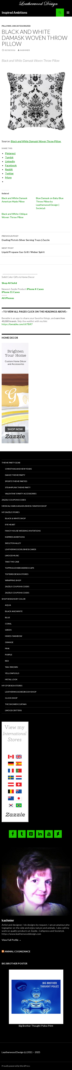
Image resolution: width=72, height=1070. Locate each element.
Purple (8, 654)
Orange (9, 642)
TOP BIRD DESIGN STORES (16, 574)
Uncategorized (21, 26)
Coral (8, 623)
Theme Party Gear (11, 462)
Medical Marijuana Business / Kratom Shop (24, 506)
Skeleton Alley (13, 543)
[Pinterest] (31, 834)
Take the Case (12, 561)
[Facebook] (13, 834)
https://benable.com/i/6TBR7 (17, 324)
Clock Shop (11, 698)
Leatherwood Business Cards (20, 549)
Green (8, 630)
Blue (7, 617)
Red (7, 661)
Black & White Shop (15, 518)
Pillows (6, 26)
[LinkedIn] (40, 834)
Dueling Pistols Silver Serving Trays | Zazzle (26, 238)
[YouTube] (49, 834)
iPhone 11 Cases (11, 292)
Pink (7, 648)
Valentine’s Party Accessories (20, 493)
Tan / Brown (11, 667)
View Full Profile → (11, 939)
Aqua (8, 605)
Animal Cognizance (17, 951)
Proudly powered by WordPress (16, 1066)
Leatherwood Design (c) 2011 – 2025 (21, 1052)
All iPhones (8, 298)
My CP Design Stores (12, 685)
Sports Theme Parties (16, 481)
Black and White (14, 611)
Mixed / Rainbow (13, 636)
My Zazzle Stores (10, 512)
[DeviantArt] (58, 834)
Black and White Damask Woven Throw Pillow (36, 141)
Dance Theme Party (15, 475)
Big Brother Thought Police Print (36, 1025)
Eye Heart (10, 524)
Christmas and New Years (18, 469)
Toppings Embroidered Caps (19, 568)
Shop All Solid (9, 283)
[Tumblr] (22, 834)
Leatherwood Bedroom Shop (20, 692)
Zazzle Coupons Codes (14, 500)
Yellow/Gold (12, 673)
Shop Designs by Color (13, 599)
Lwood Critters (13, 710)
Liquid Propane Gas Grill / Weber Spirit (23, 250)
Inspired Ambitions (14, 12)
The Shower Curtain (15, 704)
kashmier (25, 50)
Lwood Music (12, 555)
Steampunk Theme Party (17, 487)
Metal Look (11, 679)
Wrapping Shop (13, 580)
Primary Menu (68, 13)
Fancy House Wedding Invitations (23, 530)
